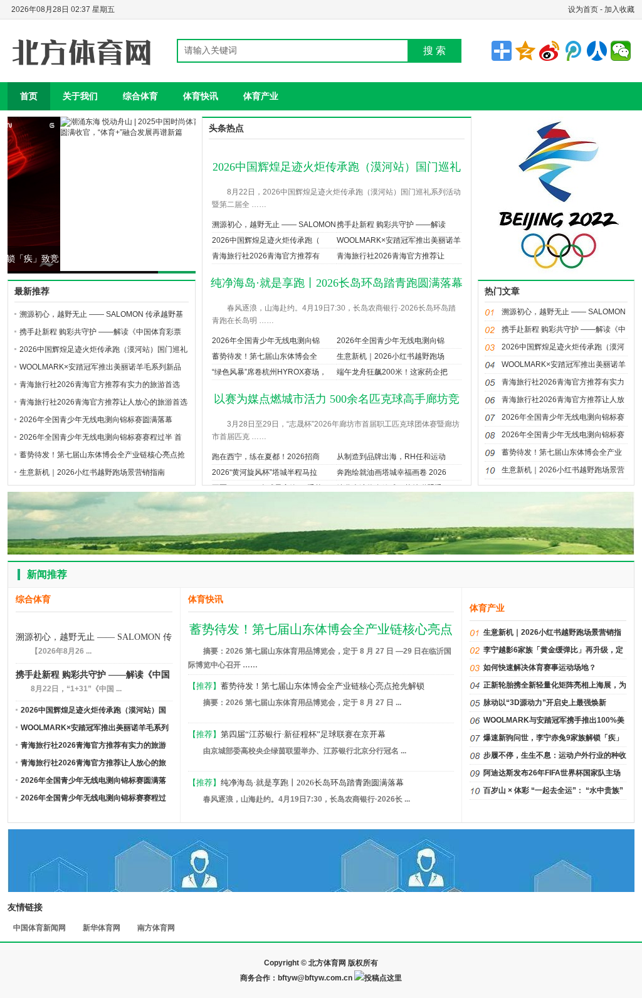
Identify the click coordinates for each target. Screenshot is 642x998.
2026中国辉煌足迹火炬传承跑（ (266, 240)
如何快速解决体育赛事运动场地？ (539, 667)
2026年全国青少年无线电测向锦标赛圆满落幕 (95, 419)
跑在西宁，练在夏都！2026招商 (266, 456)
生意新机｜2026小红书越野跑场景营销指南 (92, 472)
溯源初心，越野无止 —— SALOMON (274, 224)
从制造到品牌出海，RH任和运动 (391, 456)
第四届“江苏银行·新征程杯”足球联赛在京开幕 (303, 734)
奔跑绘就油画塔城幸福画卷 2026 (391, 472)
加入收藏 (619, 9)
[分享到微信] (621, 51)
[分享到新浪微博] (549, 51)
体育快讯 (200, 96)
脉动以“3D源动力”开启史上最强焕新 (544, 702)
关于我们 (80, 96)
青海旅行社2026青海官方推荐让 (391, 256)
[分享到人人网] (597, 51)
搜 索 (434, 50)
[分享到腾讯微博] (573, 51)
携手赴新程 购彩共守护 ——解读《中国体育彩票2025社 (93, 676)
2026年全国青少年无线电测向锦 (266, 340)
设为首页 (583, 9)
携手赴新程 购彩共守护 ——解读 (391, 224)
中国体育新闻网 (39, 927)
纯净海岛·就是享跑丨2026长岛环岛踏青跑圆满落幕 (337, 283)
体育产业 (260, 96)
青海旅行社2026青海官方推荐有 (266, 256)
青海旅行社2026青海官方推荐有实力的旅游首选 (99, 384)
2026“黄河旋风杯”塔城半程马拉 (264, 472)
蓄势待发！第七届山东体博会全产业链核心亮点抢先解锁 (322, 686)
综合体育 (140, 96)
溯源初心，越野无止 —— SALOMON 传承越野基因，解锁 (94, 638)
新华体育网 (101, 927)
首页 (29, 96)
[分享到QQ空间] (525, 51)
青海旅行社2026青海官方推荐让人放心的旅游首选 (103, 402)
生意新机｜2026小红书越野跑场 (391, 356)
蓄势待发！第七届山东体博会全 (264, 356)
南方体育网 (156, 927)
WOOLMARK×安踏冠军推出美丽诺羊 (399, 240)
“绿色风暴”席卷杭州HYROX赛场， (269, 372)
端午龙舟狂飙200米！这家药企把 (392, 372)
